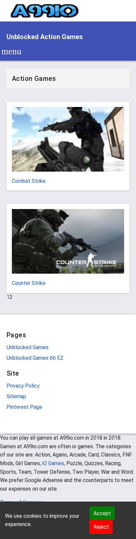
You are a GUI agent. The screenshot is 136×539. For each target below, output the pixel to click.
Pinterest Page (24, 407)
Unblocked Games (28, 347)
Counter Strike (29, 283)
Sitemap (16, 396)
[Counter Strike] (68, 244)
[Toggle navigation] (11, 51)
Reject (101, 527)
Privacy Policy (23, 386)
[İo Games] (45, 10)
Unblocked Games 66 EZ (35, 358)
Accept (102, 513)
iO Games (53, 463)
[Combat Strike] (68, 141)
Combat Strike (29, 181)
